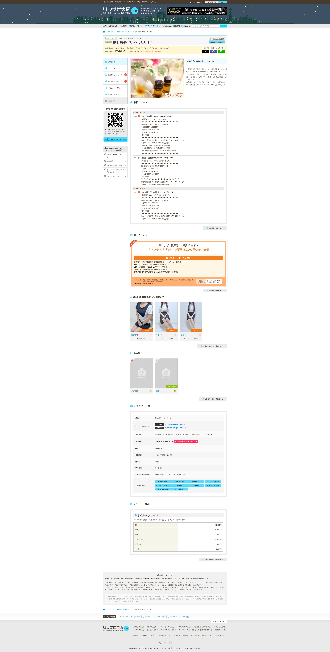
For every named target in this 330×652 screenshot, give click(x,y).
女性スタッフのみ (163, 489)
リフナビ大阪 (124, 616)
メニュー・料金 (114, 88)
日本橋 (140, 26)
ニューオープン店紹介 (167, 627)
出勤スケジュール (117, 74)
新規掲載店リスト (152, 627)
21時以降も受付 (162, 481)
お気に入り (186, 26)
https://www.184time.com (171, 424)
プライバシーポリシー (217, 635)
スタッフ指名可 (179, 489)
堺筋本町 (124, 26)
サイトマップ (195, 635)
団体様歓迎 (196, 485)
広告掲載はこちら (206, 630)
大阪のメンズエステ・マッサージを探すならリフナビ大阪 (166, 648)
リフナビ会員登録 (160, 635)
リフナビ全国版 (110, 617)
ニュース (112, 68)
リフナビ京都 (147, 616)
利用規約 (204, 635)
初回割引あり (196, 481)
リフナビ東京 (172, 616)
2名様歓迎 (180, 485)
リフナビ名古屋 (160, 616)
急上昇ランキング (152, 630)
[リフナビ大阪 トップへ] (120, 11)
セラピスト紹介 (117, 81)
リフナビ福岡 (184, 616)
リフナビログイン (174, 635)
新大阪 (132, 26)
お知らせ (136, 635)
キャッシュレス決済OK (163, 485)
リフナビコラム (207, 627)
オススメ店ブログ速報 (184, 627)
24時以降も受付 (179, 481)
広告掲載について (146, 635)
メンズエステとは (138, 630)
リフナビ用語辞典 (220, 627)
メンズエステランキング (168, 630)
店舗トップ (112, 61)
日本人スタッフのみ (213, 485)
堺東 (147, 26)
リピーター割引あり (213, 481)
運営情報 (185, 635)
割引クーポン (113, 94)
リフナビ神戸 (135, 616)
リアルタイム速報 (138, 627)
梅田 (154, 26)
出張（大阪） (110, 38)
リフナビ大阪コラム (165, 26)
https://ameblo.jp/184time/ (171, 427)
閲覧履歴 (177, 26)
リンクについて (183, 630)
